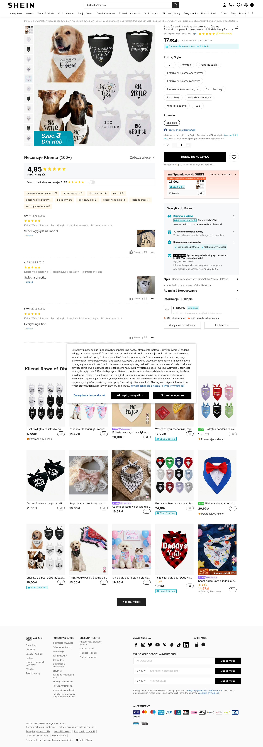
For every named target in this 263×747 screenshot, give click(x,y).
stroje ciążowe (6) (98, 193)
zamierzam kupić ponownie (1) (41, 193)
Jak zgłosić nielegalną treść (63, 676)
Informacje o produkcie (64, 690)
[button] (246, 5)
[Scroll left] (248, 13)
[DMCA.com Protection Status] (144, 723)
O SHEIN (30, 649)
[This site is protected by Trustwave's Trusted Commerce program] (136, 723)
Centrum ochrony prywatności (40, 727)
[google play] (203, 646)
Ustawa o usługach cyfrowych (35, 663)
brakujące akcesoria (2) (38, 206)
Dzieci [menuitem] (224, 13)
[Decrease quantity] (174, 145)
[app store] (196, 646)
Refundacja (58, 651)
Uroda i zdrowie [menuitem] (209, 13)
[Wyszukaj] (175, 5)
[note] (39, 439)
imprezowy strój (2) (87, 199)
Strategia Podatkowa (63, 681)
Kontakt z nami (87, 648)
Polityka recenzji (34, 174)
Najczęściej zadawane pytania (91, 643)
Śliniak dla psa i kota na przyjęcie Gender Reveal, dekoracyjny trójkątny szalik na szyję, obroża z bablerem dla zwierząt (131, 577)
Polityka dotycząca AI (84, 731)
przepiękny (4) (64, 199)
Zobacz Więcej (131, 601)
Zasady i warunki (34, 654)
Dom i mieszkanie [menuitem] (106, 13)
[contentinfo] (187, 714)
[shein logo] (21, 5)
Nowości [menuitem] (30, 13)
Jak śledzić (58, 660)
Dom (26, 21)
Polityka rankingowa (62, 686)
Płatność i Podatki (88, 653)
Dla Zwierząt (37, 21)
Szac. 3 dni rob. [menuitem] (46, 13)
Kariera (29, 658)
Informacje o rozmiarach (59, 665)
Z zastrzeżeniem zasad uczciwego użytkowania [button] (197, 235)
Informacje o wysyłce (63, 643)
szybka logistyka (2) (73, 193)
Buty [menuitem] (233, 13)
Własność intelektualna (37, 735)
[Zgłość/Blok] (152, 252)
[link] (231, 5)
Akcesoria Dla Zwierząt (57, 21)
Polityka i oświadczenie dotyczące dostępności (64, 695)
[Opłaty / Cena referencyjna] (178, 40)
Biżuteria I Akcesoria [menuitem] (129, 13)
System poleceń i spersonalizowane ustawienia (49, 740)
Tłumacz (28, 235)
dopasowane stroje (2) (114, 199)
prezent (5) (118, 193)
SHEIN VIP (58, 671)
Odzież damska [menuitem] (66, 13)
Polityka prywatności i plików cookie (204, 690)
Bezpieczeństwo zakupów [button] (187, 242)
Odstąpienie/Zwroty (62, 647)
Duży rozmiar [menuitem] (191, 13)
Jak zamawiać (60, 656)
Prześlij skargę (33, 673)
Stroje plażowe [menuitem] (85, 13)
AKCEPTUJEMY (141, 706)
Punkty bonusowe (88, 657)
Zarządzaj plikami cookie (38, 731)
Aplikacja (200, 638)
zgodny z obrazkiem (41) (38, 199)
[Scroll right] (252, 13)
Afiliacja (30, 669)
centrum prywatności (209, 693)
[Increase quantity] (188, 145)
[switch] (92, 182)
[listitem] (186, 187)
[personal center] (224, 5)
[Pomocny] (131, 252)
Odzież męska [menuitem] (151, 13)
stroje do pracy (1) (140, 199)
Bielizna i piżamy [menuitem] (171, 13)
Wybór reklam (59, 735)
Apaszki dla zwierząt (82, 21)
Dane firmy (31, 645)
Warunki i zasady (62, 731)
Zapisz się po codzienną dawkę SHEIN (155, 654)
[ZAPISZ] (234, 157)
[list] (162, 645)
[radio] (170, 65)
